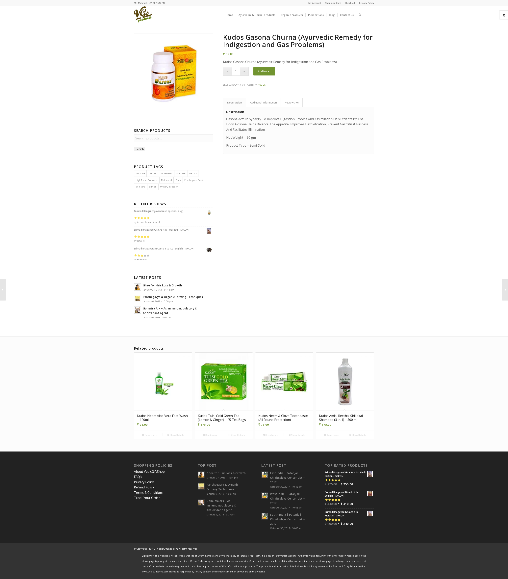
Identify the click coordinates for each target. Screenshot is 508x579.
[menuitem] (314, 3)
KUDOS (262, 84)
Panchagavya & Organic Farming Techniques (173, 297)
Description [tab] (234, 102)
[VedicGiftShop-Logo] (143, 15)
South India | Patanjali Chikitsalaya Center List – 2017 (287, 519)
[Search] (360, 15)
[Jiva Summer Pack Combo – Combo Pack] (3, 290)
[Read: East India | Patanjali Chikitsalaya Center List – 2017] (264, 474)
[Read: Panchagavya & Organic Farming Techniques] (137, 298)
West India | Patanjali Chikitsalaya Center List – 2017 (287, 498)
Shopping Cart (333, 2)
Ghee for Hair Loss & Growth (162, 285)
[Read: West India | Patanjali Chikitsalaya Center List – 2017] (264, 495)
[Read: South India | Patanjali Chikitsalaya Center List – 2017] (264, 516)
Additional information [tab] (263, 102)
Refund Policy (144, 487)
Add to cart (264, 71)
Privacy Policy (366, 2)
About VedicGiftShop (149, 471)
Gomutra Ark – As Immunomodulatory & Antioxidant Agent (221, 505)
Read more (150, 434)
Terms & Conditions (149, 492)
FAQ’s (138, 477)
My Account (314, 2)
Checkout (350, 2)
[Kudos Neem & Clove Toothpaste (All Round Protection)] (505, 290)
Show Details (176, 434)
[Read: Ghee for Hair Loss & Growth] (137, 287)
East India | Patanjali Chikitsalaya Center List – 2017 (287, 477)
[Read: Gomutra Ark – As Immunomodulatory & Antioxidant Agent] (137, 310)
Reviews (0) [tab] (292, 102)
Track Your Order (147, 498)
